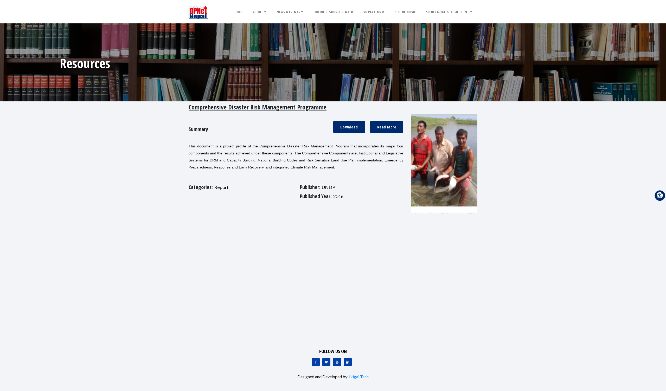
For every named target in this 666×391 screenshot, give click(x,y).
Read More (386, 126)
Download (349, 126)
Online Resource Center (333, 11)
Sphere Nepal (405, 11)
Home (237, 11)
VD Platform (373, 11)
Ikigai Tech (359, 376)
